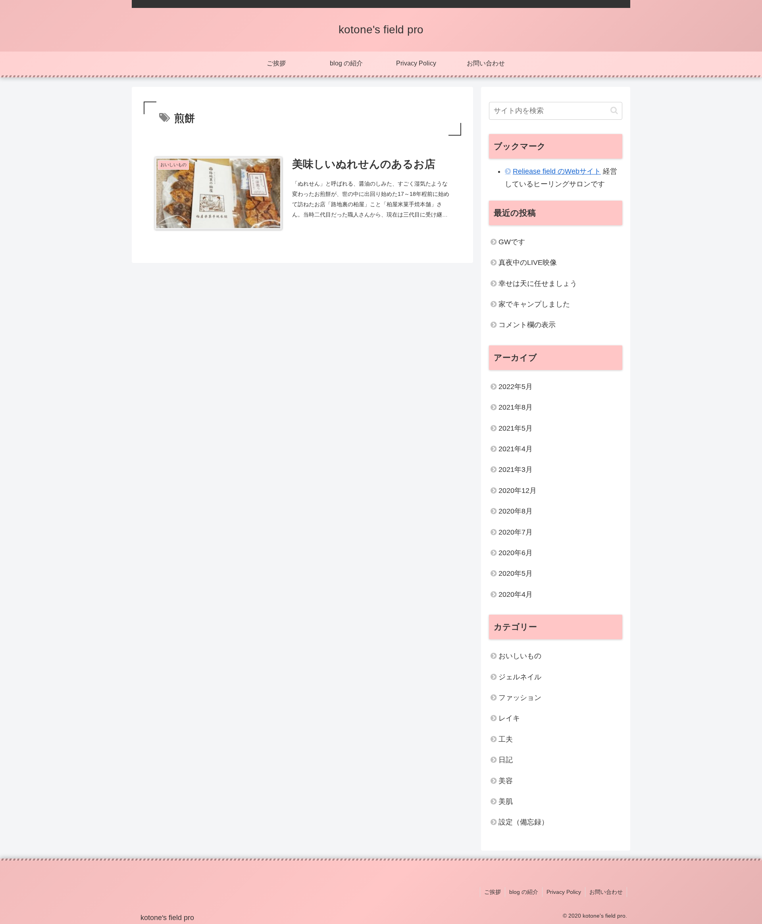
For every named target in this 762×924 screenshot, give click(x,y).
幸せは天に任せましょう (537, 284)
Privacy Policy (563, 892)
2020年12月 (517, 491)
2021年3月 (515, 470)
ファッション (519, 698)
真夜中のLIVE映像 (527, 262)
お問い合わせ (606, 892)
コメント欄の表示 (527, 325)
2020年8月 (515, 511)
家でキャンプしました (534, 304)
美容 (505, 781)
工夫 (505, 739)
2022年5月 (515, 387)
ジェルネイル (519, 677)
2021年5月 (515, 428)
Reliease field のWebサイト (557, 171)
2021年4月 (515, 449)
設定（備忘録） (523, 822)
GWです (511, 242)
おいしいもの (519, 656)
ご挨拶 (492, 892)
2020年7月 (515, 532)
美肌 (505, 801)
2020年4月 (515, 594)
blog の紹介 (523, 892)
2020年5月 (515, 573)
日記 (505, 760)
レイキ (509, 718)
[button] (614, 110)
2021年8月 (515, 407)
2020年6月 (515, 553)
